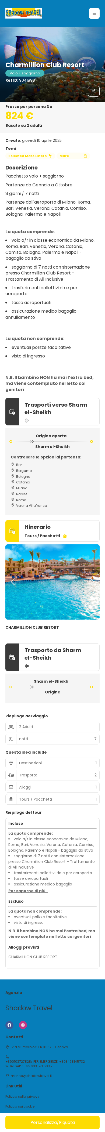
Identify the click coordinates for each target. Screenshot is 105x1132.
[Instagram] (23, 1025)
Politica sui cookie (19, 1106)
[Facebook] (9, 1025)
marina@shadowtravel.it (31, 1076)
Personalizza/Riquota (52, 1122)
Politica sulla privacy (22, 1096)
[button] (94, 13)
